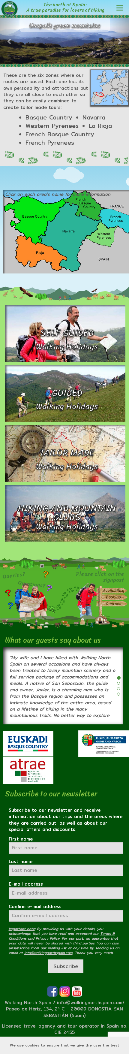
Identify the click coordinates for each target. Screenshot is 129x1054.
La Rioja (100, 125)
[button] (10, 41)
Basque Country (49, 117)
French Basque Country (60, 134)
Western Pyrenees (52, 125)
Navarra (93, 117)
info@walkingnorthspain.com (89, 1002)
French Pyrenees (50, 142)
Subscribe (65, 966)
